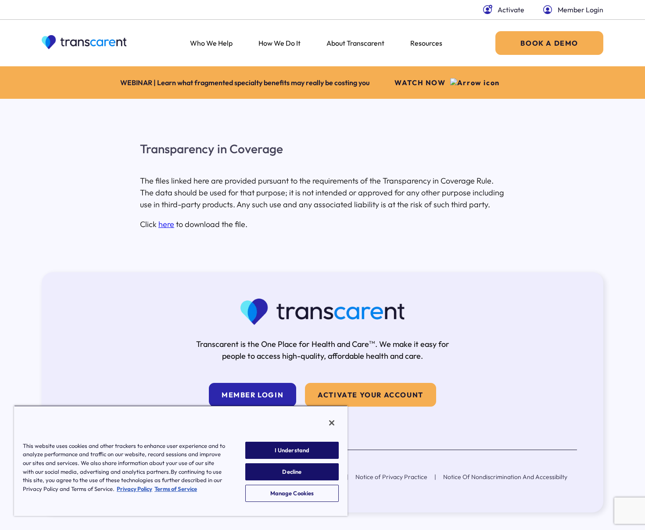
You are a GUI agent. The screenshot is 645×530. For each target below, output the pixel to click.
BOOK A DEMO (549, 43)
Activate (511, 9)
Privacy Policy (134, 488)
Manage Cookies (292, 493)
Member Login (580, 9)
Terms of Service (175, 488)
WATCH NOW (419, 82)
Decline (291, 471)
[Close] (331, 423)
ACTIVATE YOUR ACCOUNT (370, 394)
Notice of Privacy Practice (391, 477)
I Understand (292, 450)
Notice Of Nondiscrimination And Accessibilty (505, 477)
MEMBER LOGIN (252, 394)
